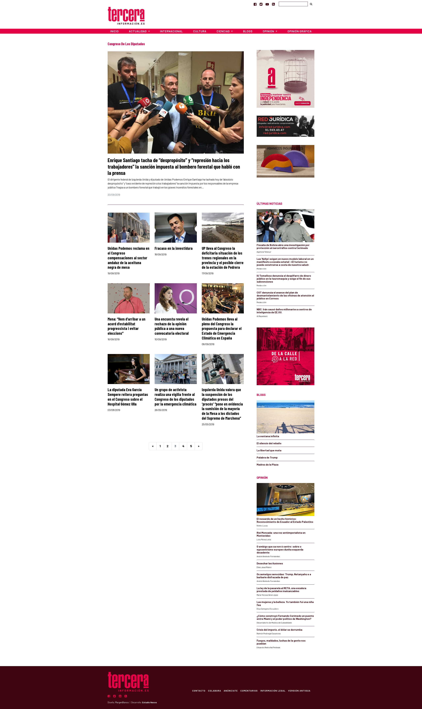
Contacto (198, 690)
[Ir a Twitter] (261, 4)
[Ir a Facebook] (255, 4)
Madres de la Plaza (267, 464)
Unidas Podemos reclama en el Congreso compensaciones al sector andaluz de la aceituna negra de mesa (128, 258)
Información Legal (273, 690)
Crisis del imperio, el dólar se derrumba (279, 629)
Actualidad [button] (138, 31)
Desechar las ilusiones (270, 563)
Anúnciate (231, 690)
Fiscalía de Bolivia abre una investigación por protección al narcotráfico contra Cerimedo (283, 246)
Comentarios (249, 690)
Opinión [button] (269, 31)
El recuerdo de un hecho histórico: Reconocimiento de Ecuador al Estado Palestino (285, 520)
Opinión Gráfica (299, 31)
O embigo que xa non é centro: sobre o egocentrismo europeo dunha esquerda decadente (280, 549)
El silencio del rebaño (269, 443)
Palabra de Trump (267, 457)
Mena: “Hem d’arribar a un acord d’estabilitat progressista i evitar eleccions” (126, 326)
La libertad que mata (269, 450)
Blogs (248, 31)
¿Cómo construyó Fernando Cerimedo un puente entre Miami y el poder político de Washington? (285, 617)
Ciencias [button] (223, 31)
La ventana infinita (268, 436)
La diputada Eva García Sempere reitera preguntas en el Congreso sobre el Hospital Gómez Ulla (128, 396)
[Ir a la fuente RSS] (273, 4)
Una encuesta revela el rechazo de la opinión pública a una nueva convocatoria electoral (172, 326)
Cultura (199, 31)
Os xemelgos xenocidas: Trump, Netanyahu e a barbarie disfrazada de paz (284, 576)
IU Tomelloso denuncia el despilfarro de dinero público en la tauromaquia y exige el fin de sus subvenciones (284, 278)
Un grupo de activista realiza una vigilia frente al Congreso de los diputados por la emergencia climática (175, 396)
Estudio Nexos (149, 702)
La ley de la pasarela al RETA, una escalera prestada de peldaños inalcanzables (281, 590)
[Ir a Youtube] (267, 4)
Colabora (214, 690)
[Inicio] (126, 15)
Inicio (114, 31)
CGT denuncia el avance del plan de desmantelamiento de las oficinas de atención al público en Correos (285, 295)
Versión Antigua (299, 690)
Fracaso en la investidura (174, 248)
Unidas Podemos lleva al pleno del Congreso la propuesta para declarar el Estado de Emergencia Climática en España (221, 328)
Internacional (171, 31)
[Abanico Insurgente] (285, 167)
